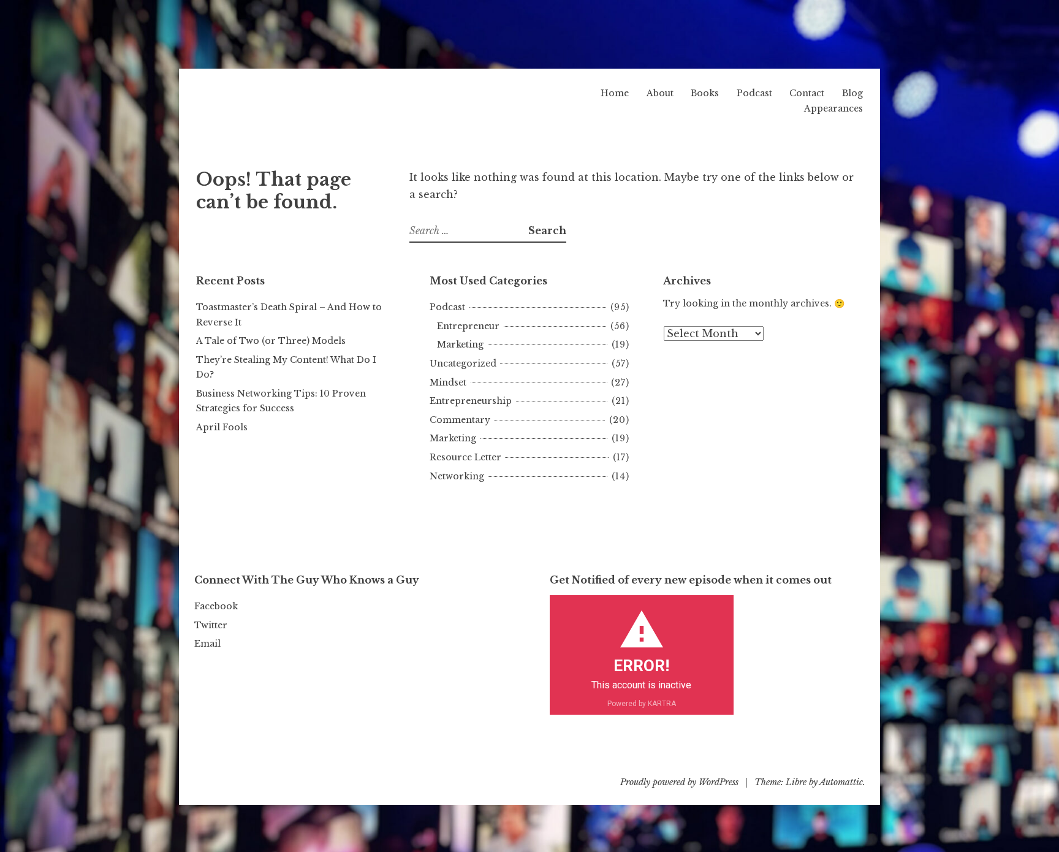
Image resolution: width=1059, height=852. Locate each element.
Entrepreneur (468, 326)
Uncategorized (463, 363)
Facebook (216, 606)
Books (705, 93)
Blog (852, 93)
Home (615, 93)
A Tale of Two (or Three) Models (271, 340)
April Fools (222, 427)
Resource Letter (465, 457)
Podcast (754, 93)
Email (207, 643)
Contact (806, 93)
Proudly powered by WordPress (679, 782)
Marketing (460, 344)
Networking (457, 476)
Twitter (210, 625)
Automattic (841, 782)
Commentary (460, 419)
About (660, 93)
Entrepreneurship (471, 400)
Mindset (448, 382)
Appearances (833, 108)
